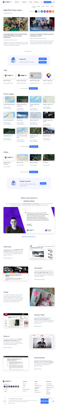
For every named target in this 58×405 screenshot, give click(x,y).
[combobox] (49, 398)
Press (34, 6)
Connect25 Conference (48, 393)
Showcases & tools (49, 385)
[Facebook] (11, 386)
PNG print (9, 108)
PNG (9, 83)
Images (47, 6)
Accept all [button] (44, 399)
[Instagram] (13, 386)
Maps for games (37, 392)
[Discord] (18, 386)
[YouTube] (15, 386)
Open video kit (43, 62)
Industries (36, 383)
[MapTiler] (7, 2)
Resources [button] (36, 2)
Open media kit (43, 58)
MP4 (9, 166)
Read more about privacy (23, 401)
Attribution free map (50, 387)
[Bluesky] (6, 386)
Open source (48, 389)
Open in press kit (33, 88)
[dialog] (29, 401)
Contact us (25, 390)
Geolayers (36, 390)
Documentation (49, 383)
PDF (12, 83)
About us (24, 383)
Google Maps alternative (36, 388)
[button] (24, 403)
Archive (38, 6)
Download (43, 183)
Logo (43, 6)
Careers (24, 385)
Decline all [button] (44, 402)
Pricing (30, 2)
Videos (52, 6)
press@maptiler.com (8, 13)
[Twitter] (4, 386)
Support (47, 390)
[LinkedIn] (9, 386)
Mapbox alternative (38, 385)
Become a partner (26, 389)
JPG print (22, 110)
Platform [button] (17, 2)
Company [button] (24, 2)
